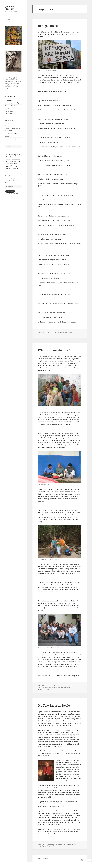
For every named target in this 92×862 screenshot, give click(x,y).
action (63, 332)
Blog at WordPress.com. (44, 858)
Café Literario (9, 100)
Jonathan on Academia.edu (12, 109)
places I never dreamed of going (64, 735)
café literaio (9, 155)
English (16, 155)
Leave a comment (49, 334)
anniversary (41, 687)
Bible (49, 844)
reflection (13, 163)
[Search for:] (13, 147)
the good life (50, 846)
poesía (11, 161)
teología (16, 166)
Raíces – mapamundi (11, 133)
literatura (12, 159)
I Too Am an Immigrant (11, 139)
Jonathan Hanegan (9, 7)
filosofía (17, 157)
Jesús (7, 159)
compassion (68, 332)
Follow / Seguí (10, 175)
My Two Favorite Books (54, 705)
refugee (40, 334)
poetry (15, 161)
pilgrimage (67, 687)
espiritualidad (13, 156)
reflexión (9, 166)
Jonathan (7, 19)
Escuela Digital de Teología (12, 103)
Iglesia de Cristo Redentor (12, 106)
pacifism (74, 844)
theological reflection (12, 168)
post (19, 161)
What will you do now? (54, 350)
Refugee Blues (48, 26)
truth (57, 332)
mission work (51, 686)
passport (40, 846)
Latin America (52, 687)
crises (74, 332)
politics (54, 332)
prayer (7, 164)
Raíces (7, 136)
